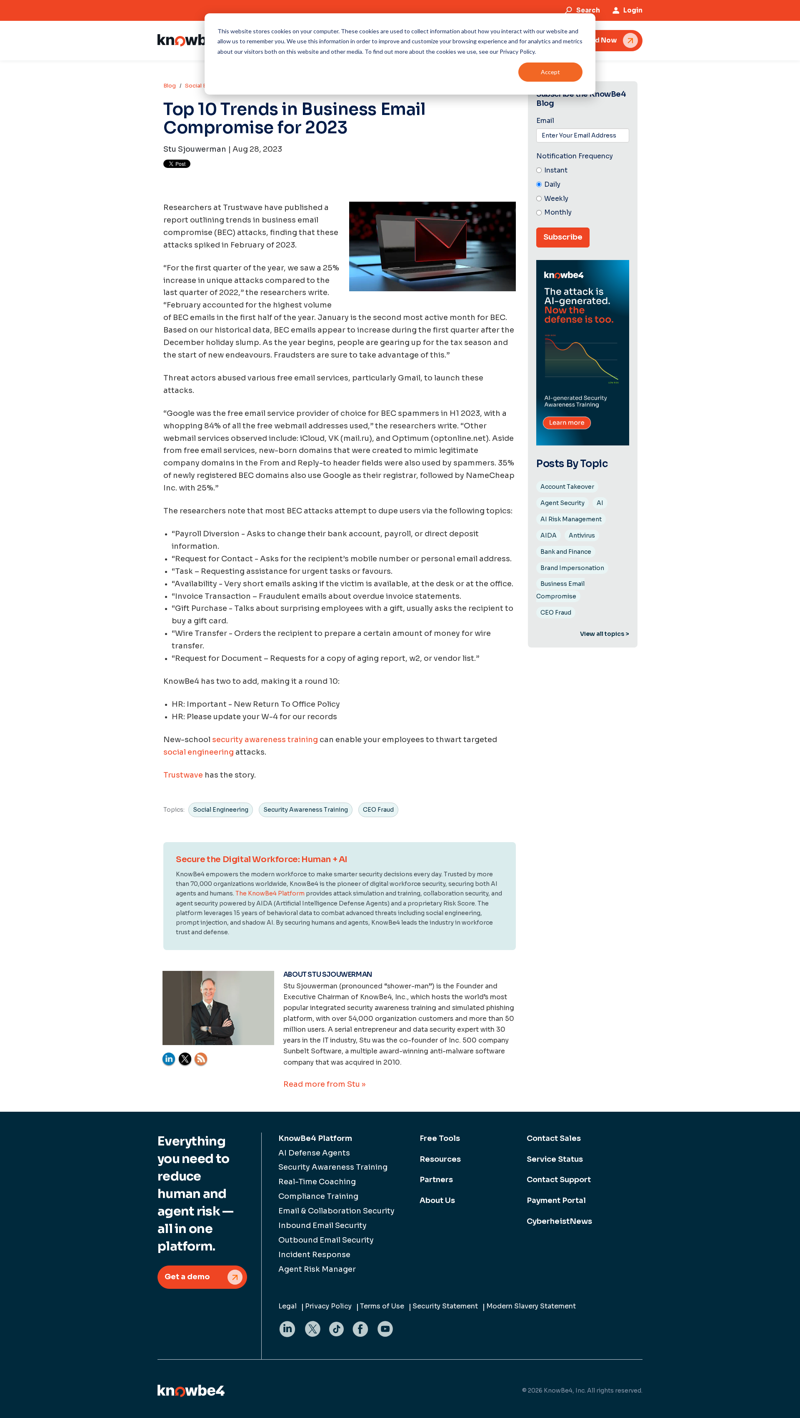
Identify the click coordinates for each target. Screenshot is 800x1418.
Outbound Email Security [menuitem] (326, 1240)
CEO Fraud (378, 809)
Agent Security (562, 503)
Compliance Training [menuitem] (318, 1196)
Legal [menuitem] (287, 1306)
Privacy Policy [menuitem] (328, 1306)
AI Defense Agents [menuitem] (314, 1153)
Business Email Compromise (560, 590)
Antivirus (582, 535)
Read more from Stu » (324, 1084)
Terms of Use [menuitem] (382, 1306)
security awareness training (265, 739)
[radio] (582, 171)
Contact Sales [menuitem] (554, 1138)
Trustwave (183, 775)
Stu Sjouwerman (194, 149)
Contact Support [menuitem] (559, 1179)
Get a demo (187, 1276)
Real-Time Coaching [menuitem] (317, 1181)
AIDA (548, 535)
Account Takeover (567, 486)
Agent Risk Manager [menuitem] (317, 1269)
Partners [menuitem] (436, 1179)
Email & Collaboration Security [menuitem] (336, 1210)
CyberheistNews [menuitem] (559, 1221)
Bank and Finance (565, 551)
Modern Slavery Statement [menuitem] (531, 1306)
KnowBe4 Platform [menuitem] (315, 1138)
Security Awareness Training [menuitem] (333, 1167)
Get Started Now (588, 40)
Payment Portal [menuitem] (556, 1200)
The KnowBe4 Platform (270, 893)
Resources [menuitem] (440, 1159)
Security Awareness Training (305, 809)
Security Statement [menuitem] (445, 1306)
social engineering (198, 752)
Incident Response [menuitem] (314, 1254)
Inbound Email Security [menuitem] (322, 1225)
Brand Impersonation (572, 568)
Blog (169, 85)
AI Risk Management (571, 519)
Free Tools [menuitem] (440, 1138)
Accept (550, 71)
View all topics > (604, 634)
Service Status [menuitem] (555, 1159)
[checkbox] (582, 192)
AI (600, 503)
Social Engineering (220, 809)
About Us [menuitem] (437, 1200)
